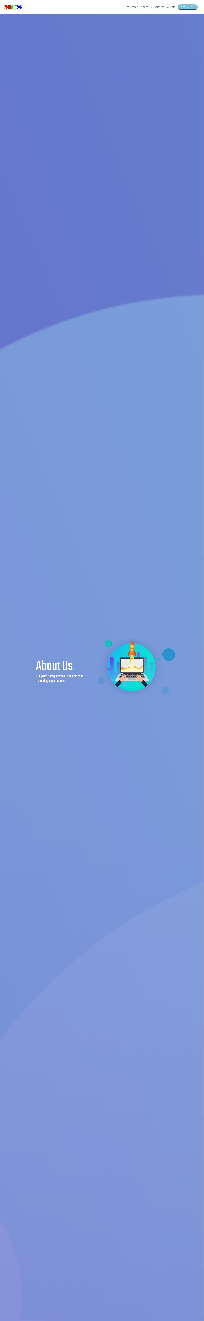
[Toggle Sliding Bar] (201, 6)
